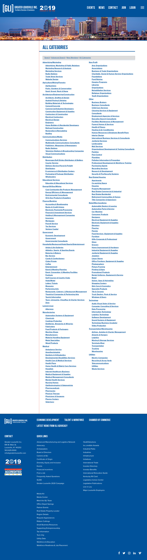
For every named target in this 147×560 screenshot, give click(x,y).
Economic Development (55, 235)
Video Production (99, 326)
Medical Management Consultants (59, 377)
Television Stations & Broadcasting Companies (64, 151)
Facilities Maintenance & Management (107, 122)
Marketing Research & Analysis (58, 68)
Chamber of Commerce (99, 420)
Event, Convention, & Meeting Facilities (61, 272)
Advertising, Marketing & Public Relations (62, 65)
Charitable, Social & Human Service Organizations (112, 74)
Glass (94, 242)
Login (133, 8)
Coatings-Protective (53, 321)
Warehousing (97, 351)
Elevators (95, 225)
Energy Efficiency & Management (59, 192)
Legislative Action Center (93, 480)
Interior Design (98, 135)
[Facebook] (119, 553)
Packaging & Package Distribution (59, 174)
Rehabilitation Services (101, 90)
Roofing (48, 133)
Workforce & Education (46, 542)
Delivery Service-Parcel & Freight (59, 166)
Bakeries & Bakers (53, 253)
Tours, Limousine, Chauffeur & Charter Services (65, 300)
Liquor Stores (97, 258)
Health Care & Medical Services (58, 360)
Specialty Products (99, 289)
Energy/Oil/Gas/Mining (52, 186)
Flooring (95, 228)
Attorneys (49, 309)
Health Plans (50, 363)
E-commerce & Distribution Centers (60, 171)
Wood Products (51, 343)
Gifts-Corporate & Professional (104, 239)
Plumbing (96, 157)
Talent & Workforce (74, 420)
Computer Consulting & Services (105, 306)
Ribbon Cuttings (43, 521)
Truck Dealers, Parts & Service (104, 294)
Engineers (49, 122)
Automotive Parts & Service (103, 209)
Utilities (92, 354)
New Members (72, 58)
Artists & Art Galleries (54, 247)
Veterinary (49, 402)
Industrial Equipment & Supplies (105, 250)
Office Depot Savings (45, 504)
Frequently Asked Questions (48, 476)
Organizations (97, 87)
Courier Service (51, 163)
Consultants (97, 113)
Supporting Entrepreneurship (48, 528)
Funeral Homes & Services (103, 124)
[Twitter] (124, 553)
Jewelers (95, 256)
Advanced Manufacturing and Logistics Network (56, 442)
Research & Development (102, 171)
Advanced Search (58, 58)
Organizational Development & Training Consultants (113, 149)
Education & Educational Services (59, 183)
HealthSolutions (89, 442)
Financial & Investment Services (58, 212)
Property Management (101, 189)
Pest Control (97, 155)
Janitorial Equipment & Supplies (105, 253)
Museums (49, 286)
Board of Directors (44, 452)
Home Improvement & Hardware (105, 247)
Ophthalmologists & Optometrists (59, 385)
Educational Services (51, 180)
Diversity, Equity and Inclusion (49, 463)
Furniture (95, 236)
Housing (95, 186)
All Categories (85, 58)
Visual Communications (55, 154)
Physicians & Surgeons (54, 396)
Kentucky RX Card (90, 476)
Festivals (49, 275)
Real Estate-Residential (101, 194)
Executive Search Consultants (104, 119)
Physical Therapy (52, 394)
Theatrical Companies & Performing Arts (62, 294)
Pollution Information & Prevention (106, 160)
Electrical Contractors (54, 117)
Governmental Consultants (56, 241)
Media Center (42, 497)
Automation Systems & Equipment (59, 315)
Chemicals (49, 318)
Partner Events (42, 507)
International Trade (90, 463)
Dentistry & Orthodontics (55, 355)
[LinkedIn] (134, 553)
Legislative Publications (92, 483)
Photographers (98, 264)
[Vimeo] (139, 553)
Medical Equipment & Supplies (58, 374)
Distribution (47, 157)
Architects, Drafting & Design (57, 98)
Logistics (95, 337)
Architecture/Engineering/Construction (58, 94)
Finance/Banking (50, 201)
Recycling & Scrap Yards (102, 360)
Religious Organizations (101, 93)
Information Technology (101, 312)
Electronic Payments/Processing (58, 210)
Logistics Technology (100, 314)
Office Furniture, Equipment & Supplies (108, 261)
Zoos (47, 303)
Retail (94, 278)
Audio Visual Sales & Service (104, 303)
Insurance (49, 218)
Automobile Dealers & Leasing (104, 206)
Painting (95, 152)
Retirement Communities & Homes (106, 197)
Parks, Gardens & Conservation (58, 88)
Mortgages (49, 221)
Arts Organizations (99, 65)
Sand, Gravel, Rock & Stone (56, 91)
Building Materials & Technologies (59, 103)
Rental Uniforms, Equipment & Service (107, 275)
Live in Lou (87, 487)
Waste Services (98, 369)
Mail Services (97, 146)
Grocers (95, 245)
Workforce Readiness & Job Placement (52, 545)
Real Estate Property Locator (48, 511)
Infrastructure (88, 456)
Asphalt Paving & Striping (55, 100)
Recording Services (100, 168)
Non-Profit (93, 62)
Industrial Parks (89, 449)
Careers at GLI (42, 456)
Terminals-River (98, 343)
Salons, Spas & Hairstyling (102, 280)
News (102, 8)
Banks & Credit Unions (54, 207)
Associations (97, 68)
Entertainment (51, 267)
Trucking (95, 348)
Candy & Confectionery (54, 258)
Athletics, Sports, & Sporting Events (60, 250)
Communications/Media (52, 137)
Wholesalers (50, 177)
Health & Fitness (98, 127)
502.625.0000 (10, 450)
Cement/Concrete (52, 106)
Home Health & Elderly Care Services (60, 366)
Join (124, 8)
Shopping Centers (99, 283)
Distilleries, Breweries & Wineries (59, 324)
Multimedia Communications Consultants (62, 143)
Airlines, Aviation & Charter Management (109, 332)
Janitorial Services (99, 141)
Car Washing (97, 212)
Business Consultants (101, 105)
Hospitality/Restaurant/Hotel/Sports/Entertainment (63, 244)
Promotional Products (101, 272)
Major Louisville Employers (94, 490)
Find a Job (41, 473)
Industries (87, 452)
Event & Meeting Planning (56, 269)
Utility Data (41, 538)
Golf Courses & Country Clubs (57, 278)
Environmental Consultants (56, 195)
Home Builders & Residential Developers (62, 125)
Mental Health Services (55, 380)
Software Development (101, 317)
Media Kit (40, 494)
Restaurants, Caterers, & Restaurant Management (66, 292)
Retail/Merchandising (97, 203)
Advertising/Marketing (52, 62)
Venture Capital (51, 229)
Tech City (40, 535)
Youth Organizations (100, 96)
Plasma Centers (52, 399)
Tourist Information (53, 297)
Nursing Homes (51, 382)
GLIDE (39, 480)
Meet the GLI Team (44, 500)
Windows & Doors (99, 297)
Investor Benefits (90, 469)
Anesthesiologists (52, 352)
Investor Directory (90, 466)
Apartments (97, 180)
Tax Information (43, 531)
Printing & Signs (98, 269)
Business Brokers (99, 102)
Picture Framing (98, 267)
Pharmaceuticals (52, 388)
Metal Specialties (52, 340)
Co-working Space (99, 183)
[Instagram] (129, 553)
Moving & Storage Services (103, 340)
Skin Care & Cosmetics (101, 286)
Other (91, 99)
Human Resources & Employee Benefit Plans (110, 133)
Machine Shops (51, 332)
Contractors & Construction (56, 114)
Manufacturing (49, 312)
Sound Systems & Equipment (104, 320)
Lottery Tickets (51, 283)
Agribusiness (50, 86)
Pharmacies (50, 391)
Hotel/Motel (50, 280)
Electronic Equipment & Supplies (105, 223)
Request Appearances (45, 518)
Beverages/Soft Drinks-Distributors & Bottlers (64, 160)
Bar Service (50, 256)
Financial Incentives (45, 469)
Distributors (50, 168)
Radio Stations (51, 74)
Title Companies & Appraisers (104, 200)
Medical (46, 346)
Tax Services (50, 226)
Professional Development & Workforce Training (111, 163)
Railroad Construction (54, 128)
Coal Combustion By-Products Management (63, 190)
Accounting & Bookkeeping (56, 204)
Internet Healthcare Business (57, 371)
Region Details (42, 514)
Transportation (98, 346)
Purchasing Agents (99, 166)
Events (91, 8)
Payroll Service (51, 224)
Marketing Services (53, 71)
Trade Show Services (54, 76)
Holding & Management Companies (60, 215)
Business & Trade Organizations (105, 71)
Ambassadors (42, 449)
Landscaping (97, 144)
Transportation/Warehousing (100, 329)
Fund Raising (97, 79)
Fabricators (50, 326)
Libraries (95, 85)
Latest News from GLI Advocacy (52, 426)
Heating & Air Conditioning (103, 130)
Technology (93, 300)
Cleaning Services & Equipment (105, 110)
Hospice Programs (99, 82)
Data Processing (98, 309)
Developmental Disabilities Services (60, 358)
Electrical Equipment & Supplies (105, 220)
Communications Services (56, 140)
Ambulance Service (53, 349)
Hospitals (49, 369)
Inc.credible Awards (91, 445)
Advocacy (41, 445)
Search (47, 58)
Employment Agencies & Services (105, 116)
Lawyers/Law (48, 306)
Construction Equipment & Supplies (60, 111)
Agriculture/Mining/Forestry (54, 82)
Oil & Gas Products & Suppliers (58, 198)
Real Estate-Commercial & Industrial (107, 191)
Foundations (97, 76)
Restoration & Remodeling (56, 131)
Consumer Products (100, 214)
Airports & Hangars (100, 335)
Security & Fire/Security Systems (105, 174)
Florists (95, 231)
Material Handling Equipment (57, 337)
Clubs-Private (51, 261)
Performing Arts (52, 289)
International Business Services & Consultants (111, 138)
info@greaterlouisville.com (15, 453)
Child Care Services (100, 108)
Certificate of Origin (44, 459)
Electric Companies (100, 358)
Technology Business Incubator (104, 323)
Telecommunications (100, 363)
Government (48, 232)
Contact (113, 8)
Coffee (48, 264)
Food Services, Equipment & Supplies (107, 234)
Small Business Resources (47, 525)
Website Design (51, 79)
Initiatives (87, 459)
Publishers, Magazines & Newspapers (61, 145)
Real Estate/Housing (97, 177)
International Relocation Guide (95, 473)
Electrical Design (52, 120)
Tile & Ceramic (98, 292)
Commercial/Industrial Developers (59, 109)
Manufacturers (51, 335)
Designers (96, 217)
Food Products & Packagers (56, 329)
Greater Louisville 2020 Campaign (50, 483)
